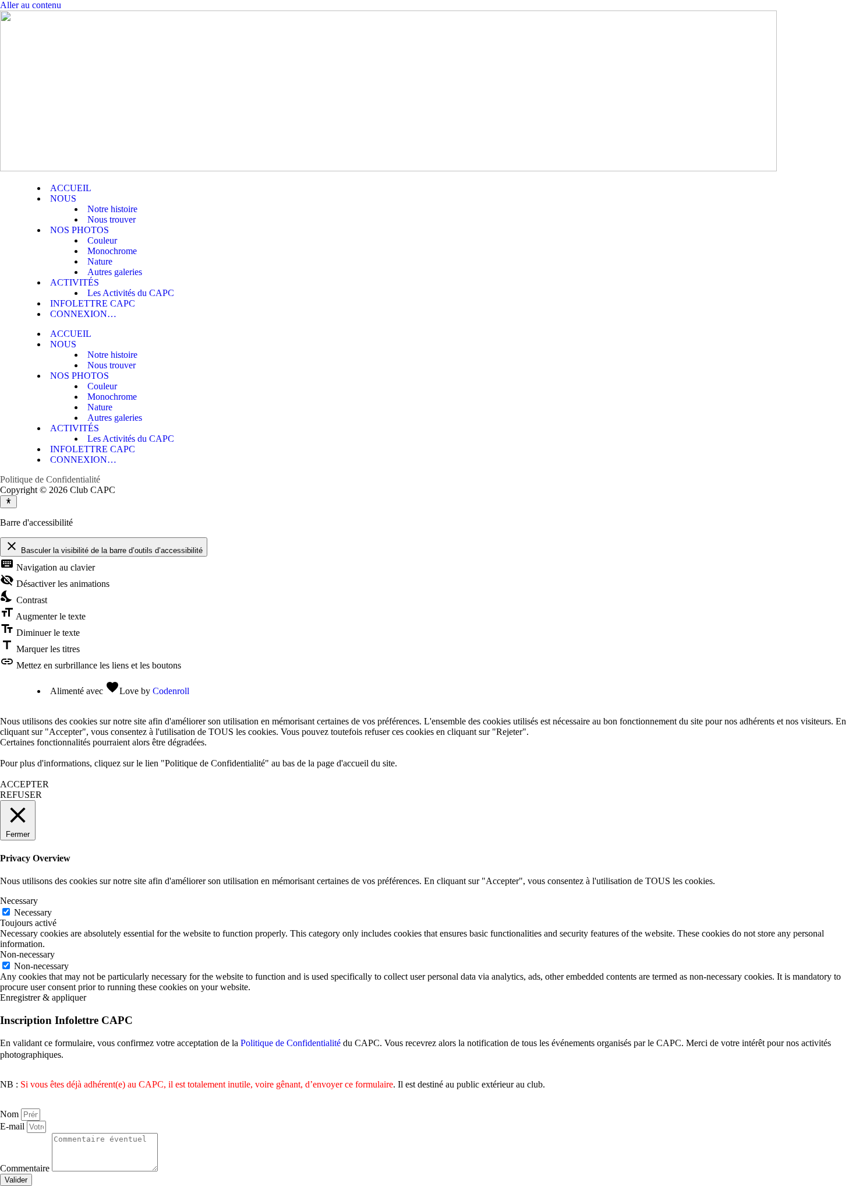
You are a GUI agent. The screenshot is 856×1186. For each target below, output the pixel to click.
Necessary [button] (19, 901)
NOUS (63, 198)
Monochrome (112, 251)
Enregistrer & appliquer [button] (43, 997)
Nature (99, 261)
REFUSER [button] (21, 795)
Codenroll (171, 691)
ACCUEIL (70, 188)
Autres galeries (114, 272)
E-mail (13, 1126)
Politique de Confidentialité (50, 479)
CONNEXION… (83, 314)
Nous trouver (111, 219)
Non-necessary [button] (27, 954)
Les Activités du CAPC (130, 293)
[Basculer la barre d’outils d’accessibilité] (8, 501)
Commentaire (26, 1168)
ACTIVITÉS (74, 282)
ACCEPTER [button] (24, 784)
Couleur (102, 240)
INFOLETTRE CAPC (92, 303)
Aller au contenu (30, 5)
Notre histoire (112, 209)
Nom (10, 1114)
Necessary (33, 912)
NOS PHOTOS (79, 230)
